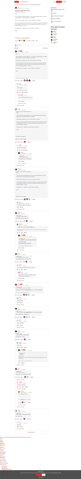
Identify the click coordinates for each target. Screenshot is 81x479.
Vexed (54, 36)
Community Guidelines (24, 1)
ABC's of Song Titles (54, 13)
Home (15, 4)
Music (28, 4)
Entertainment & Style (23, 4)
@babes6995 (21, 353)
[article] (31, 66)
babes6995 (20, 342)
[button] (59, 2)
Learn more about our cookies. (56, 472)
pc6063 (20, 83)
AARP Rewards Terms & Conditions (7, 469)
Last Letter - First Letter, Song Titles (56, 21)
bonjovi (18, 308)
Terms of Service (4, 467)
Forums (18, 4)
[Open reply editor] (31, 45)
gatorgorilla (21, 391)
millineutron (22, 152)
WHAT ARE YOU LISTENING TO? (55, 18)
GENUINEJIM (19, 212)
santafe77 (20, 264)
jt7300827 (21, 94)
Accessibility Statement (5, 468)
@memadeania (21, 238)
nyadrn (18, 7)
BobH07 (54, 31)
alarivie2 (18, 253)
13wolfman (19, 410)
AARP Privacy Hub (4, 466)
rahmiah (20, 202)
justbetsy (18, 108)
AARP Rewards (2, 443)
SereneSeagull (55, 39)
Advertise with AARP (3, 452)
